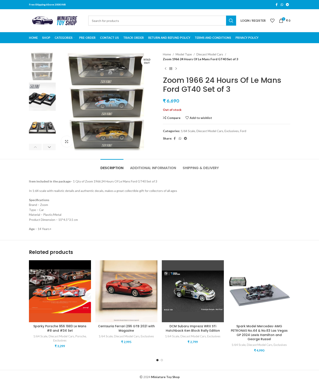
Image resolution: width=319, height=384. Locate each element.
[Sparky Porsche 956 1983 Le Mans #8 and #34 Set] (60, 291)
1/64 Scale (188, 131)
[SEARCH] (231, 21)
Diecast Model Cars (209, 54)
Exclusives (232, 131)
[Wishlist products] (272, 20)
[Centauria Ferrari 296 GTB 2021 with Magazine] (126, 291)
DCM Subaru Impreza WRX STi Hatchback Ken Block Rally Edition (193, 328)
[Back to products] (170, 68)
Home (167, 54)
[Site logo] (56, 20)
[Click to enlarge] (66, 141)
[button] (35, 147)
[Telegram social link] (287, 5)
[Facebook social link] (276, 5)
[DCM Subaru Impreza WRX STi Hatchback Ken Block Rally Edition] (193, 291)
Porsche (80, 336)
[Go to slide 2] (162, 360)
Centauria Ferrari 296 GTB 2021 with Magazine (126, 328)
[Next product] (176, 68)
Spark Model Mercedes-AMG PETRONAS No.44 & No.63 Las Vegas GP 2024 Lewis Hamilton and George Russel (259, 332)
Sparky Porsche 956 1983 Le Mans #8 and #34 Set (59, 328)
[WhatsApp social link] (282, 5)
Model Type (184, 54)
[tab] (111, 165)
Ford (243, 131)
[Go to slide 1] (157, 360)
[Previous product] (165, 68)
